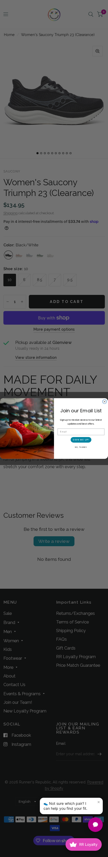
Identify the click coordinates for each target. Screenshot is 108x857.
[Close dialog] (104, 402)
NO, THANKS (81, 447)
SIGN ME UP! (81, 439)
